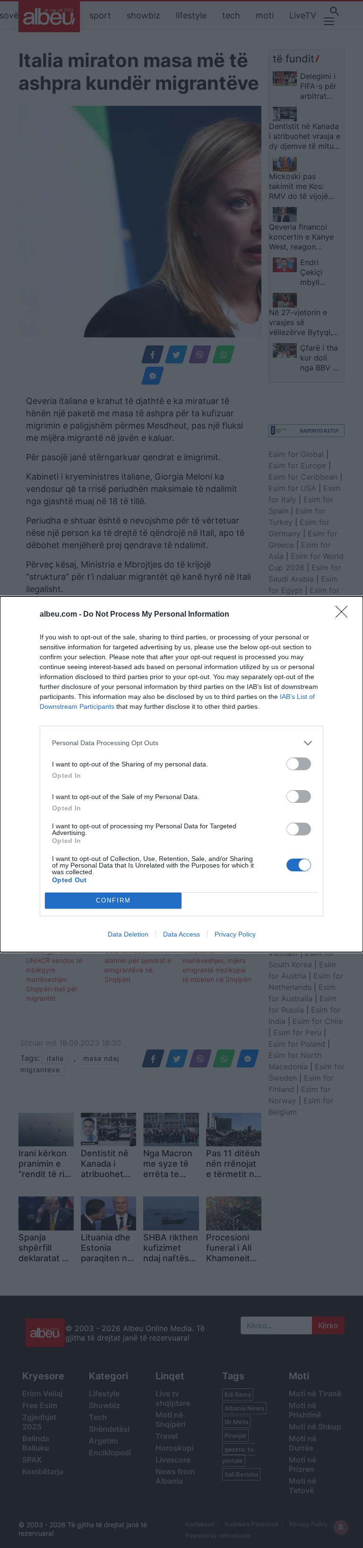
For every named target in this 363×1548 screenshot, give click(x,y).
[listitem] (181, 743)
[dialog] (181, 774)
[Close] (345, 615)
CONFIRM (113, 900)
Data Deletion (128, 934)
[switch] (298, 763)
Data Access (181, 934)
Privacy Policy (235, 934)
